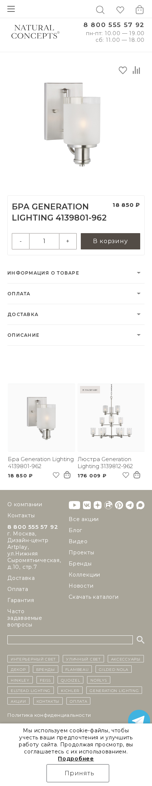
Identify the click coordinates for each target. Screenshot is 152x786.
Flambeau (77, 669)
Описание (23, 335)
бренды (45, 669)
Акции (18, 701)
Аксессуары (126, 658)
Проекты (81, 552)
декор (18, 669)
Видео (78, 541)
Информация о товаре (43, 273)
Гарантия (20, 600)
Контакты (21, 515)
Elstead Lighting (31, 690)
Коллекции (84, 574)
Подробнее (76, 758)
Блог (75, 530)
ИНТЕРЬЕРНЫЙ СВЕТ (33, 658)
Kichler (70, 690)
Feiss (45, 679)
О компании (24, 504)
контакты (48, 701)
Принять (79, 773)
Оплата (19, 293)
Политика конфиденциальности (49, 715)
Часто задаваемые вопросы (24, 618)
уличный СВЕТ (83, 658)
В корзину (110, 241)
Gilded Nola (113, 669)
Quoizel (70, 679)
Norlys (98, 679)
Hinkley (20, 679)
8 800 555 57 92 (114, 24)
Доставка (22, 314)
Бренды (80, 563)
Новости (81, 585)
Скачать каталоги (94, 597)
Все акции (84, 519)
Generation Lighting (114, 690)
